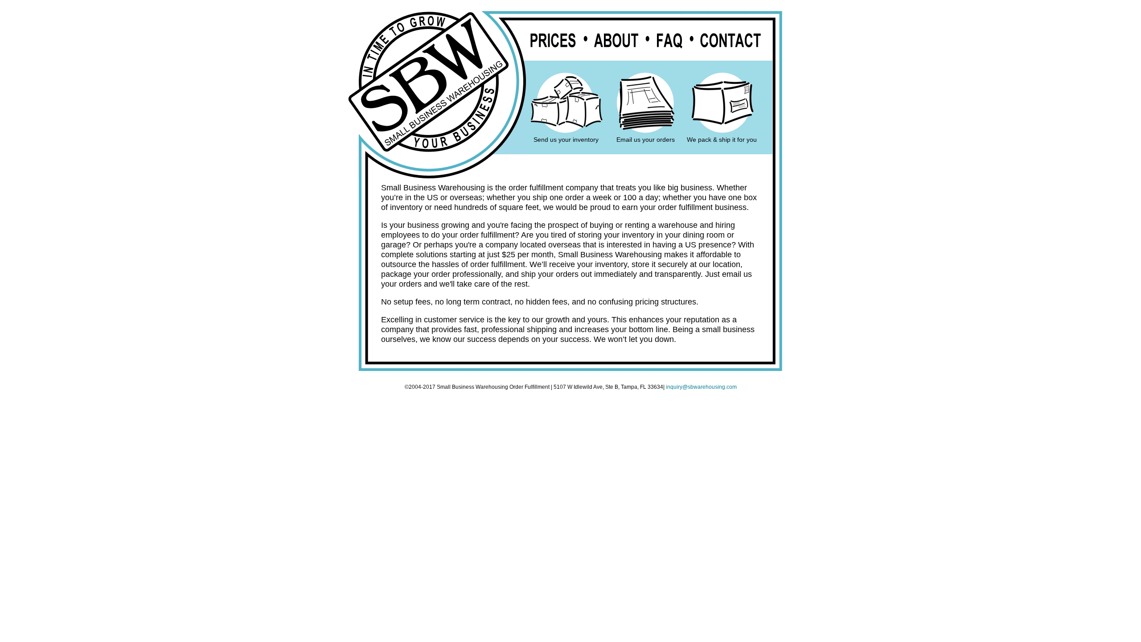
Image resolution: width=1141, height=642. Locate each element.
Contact (730, 41)
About (616, 41)
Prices (553, 41)
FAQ (669, 41)
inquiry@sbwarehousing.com (701, 387)
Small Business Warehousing (428, 81)
